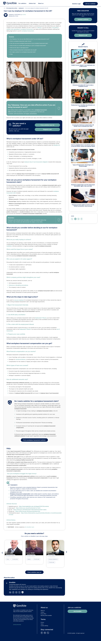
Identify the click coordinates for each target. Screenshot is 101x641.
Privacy (42, 622)
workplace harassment (28, 31)
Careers (42, 612)
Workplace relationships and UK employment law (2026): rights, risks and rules (83, 185)
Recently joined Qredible (46, 615)
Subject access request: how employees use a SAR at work (83, 65)
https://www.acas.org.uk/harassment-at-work (28, 508)
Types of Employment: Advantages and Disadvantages (83, 165)
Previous (2, 553)
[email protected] (17, 624)
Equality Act (57, 145)
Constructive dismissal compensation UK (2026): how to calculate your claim (83, 125)
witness (40, 27)
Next (67, 552)
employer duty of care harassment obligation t (36, 162)
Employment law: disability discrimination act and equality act (83, 105)
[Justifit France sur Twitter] (48, 632)
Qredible (24, 14)
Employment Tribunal (40, 318)
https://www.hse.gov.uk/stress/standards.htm (27, 511)
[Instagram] (16, 592)
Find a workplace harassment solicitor (34, 440)
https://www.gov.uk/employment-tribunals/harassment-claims (29, 509)
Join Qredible (77, 611)
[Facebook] (13, 592)
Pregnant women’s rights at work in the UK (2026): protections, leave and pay (83, 205)
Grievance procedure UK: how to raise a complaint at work (83, 85)
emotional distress (21, 359)
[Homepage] (5, 8)
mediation (9, 246)
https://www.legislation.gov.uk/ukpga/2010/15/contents (34, 506)
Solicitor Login (76, 3)
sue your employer (19, 300)
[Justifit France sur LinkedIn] (45, 632)
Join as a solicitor (90, 3)
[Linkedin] (10, 592)
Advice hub (32, 3)
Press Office (43, 613)
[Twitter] (19, 592)
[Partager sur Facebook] (81, 218)
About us (40, 3)
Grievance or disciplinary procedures (18, 285)
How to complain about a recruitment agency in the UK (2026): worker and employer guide (83, 145)
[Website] (22, 592)
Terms (42, 624)
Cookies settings (44, 625)
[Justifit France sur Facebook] (42, 632)
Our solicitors (22, 3)
